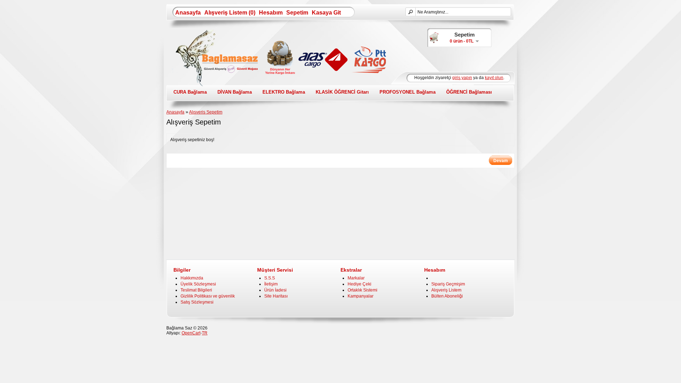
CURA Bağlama (190, 92)
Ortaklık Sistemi (362, 290)
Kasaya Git (326, 13)
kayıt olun (494, 77)
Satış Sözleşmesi (197, 302)
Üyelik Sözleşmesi (198, 284)
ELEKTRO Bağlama (283, 92)
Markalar (356, 278)
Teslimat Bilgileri (196, 290)
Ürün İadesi (275, 290)
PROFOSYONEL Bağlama (408, 92)
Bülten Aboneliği (447, 296)
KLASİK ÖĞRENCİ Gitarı (342, 92)
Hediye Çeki (359, 284)
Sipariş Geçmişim (448, 284)
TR (204, 333)
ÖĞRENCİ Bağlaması (469, 92)
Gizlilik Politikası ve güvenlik (208, 296)
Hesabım (271, 13)
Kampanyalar (360, 296)
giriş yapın (462, 77)
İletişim (271, 284)
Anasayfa (188, 13)
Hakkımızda (192, 278)
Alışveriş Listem (446, 290)
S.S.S (269, 278)
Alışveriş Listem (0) (229, 13)
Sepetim (297, 13)
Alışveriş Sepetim (205, 112)
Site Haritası (276, 296)
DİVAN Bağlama (234, 92)
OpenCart (191, 333)
